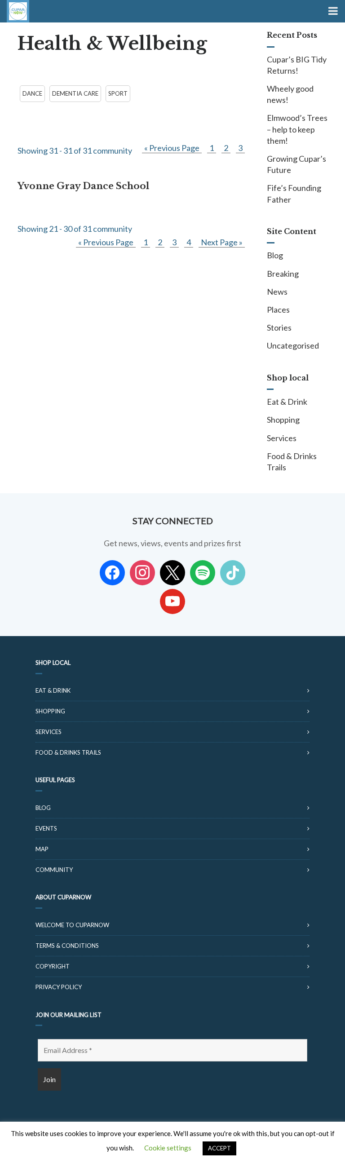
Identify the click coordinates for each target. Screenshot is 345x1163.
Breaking (283, 274)
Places (278, 309)
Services (281, 438)
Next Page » (222, 242)
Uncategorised (293, 345)
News (277, 291)
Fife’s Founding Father (294, 193)
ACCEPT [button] (219, 1148)
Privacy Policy (58, 987)
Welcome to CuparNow (72, 925)
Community (54, 869)
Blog (275, 255)
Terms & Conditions (67, 945)
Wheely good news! (290, 94)
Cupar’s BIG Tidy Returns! (297, 64)
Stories (279, 327)
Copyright (52, 966)
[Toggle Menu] (332, 11)
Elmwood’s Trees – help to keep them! (297, 129)
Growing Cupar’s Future (296, 164)
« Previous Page (171, 148)
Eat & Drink (287, 402)
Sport (118, 93)
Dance (32, 93)
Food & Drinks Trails (292, 461)
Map (42, 849)
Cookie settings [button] (167, 1148)
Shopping (283, 420)
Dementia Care (75, 93)
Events (46, 828)
